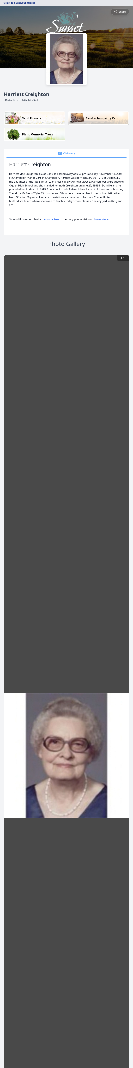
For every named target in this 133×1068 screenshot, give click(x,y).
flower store (101, 219)
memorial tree (50, 219)
